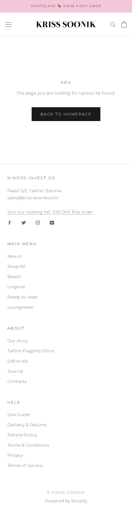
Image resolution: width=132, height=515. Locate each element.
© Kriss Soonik (66, 492)
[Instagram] (38, 222)
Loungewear (20, 307)
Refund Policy (22, 435)
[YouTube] (52, 222)
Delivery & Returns (27, 425)
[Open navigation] (9, 24)
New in (14, 256)
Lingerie (16, 287)
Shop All (16, 266)
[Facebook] (9, 222)
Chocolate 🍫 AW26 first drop (66, 6)
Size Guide (18, 414)
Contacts (17, 381)
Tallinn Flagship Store (30, 351)
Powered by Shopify (66, 501)
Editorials (17, 361)
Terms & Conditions (28, 445)
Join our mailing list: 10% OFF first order (50, 212)
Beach (14, 276)
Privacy (15, 455)
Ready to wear (22, 297)
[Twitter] (23, 222)
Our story (17, 340)
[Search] (113, 24)
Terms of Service (25, 465)
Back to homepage (66, 114)
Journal (15, 371)
